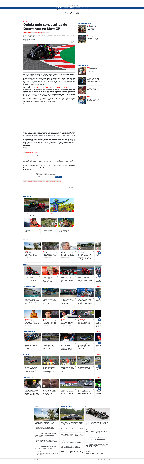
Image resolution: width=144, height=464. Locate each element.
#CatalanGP (71, 151)
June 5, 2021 (41, 155)
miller (44, 32)
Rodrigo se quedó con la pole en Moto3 (52, 87)
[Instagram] (75, 5)
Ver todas (99, 240)
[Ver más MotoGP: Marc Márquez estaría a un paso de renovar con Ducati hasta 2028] (85, 271)
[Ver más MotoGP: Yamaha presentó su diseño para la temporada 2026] (32, 271)
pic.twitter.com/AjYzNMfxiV (32, 152)
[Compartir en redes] (47, 214)
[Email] (77, 5)
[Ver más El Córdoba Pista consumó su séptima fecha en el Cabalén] (85, 360)
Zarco (47, 32)
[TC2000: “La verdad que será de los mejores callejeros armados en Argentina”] (46, 414)
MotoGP (25, 32)
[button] (59, 8)
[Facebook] (66, 5)
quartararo (59, 181)
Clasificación (30, 32)
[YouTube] (72, 5)
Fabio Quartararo (53, 181)
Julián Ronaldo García (30, 39)
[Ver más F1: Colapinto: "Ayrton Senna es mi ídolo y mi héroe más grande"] (82, 90)
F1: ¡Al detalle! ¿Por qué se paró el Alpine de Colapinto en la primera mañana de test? (74, 9)
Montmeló (35, 32)
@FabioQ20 (41, 151)
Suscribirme (58, 176)
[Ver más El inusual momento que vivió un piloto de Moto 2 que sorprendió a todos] (85, 314)
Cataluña (40, 32)
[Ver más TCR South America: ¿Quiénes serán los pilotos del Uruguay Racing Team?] (32, 292)
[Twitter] (69, 5)
